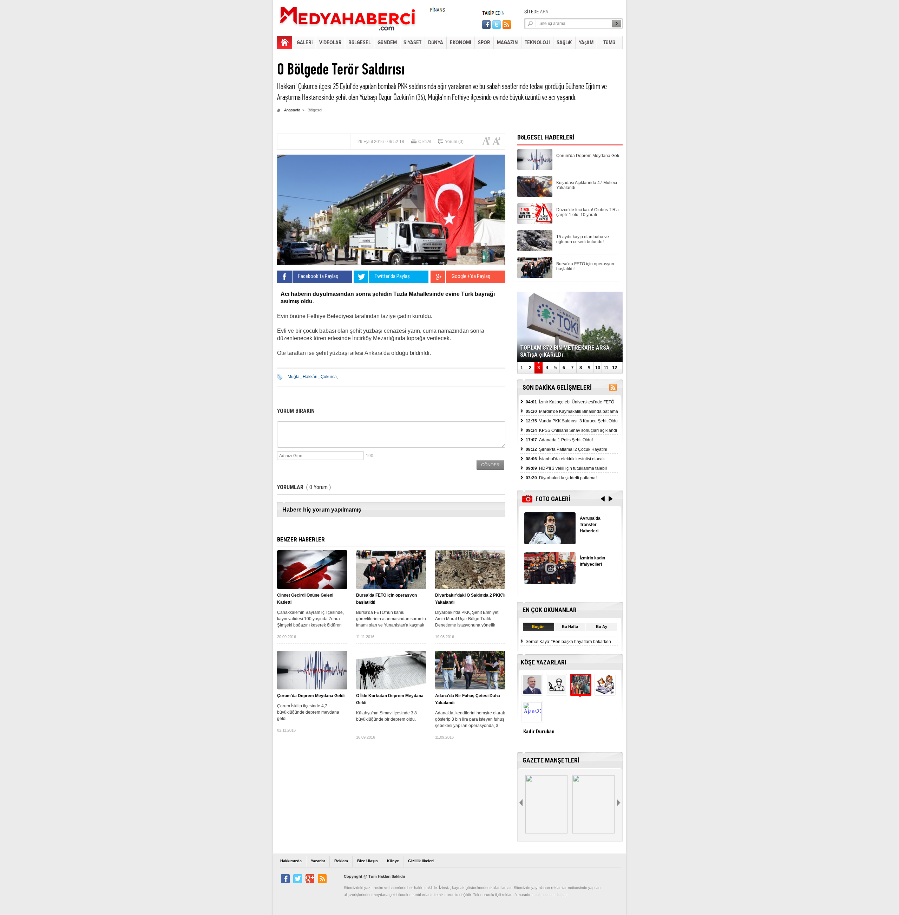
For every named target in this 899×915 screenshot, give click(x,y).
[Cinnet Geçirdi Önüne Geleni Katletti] (312, 569)
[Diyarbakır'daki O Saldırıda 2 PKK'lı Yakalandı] (470, 569)
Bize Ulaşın (367, 861)
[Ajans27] (531, 719)
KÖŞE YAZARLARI (543, 662)
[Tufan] (556, 692)
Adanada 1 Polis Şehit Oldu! (559, 439)
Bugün (538, 626)
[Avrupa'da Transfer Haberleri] (550, 542)
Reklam (341, 861)
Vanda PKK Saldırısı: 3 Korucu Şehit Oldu (572, 420)
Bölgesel (315, 110)
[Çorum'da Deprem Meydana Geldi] (312, 670)
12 (614, 367)
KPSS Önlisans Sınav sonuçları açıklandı (571, 430)
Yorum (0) (454, 141)
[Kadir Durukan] (580, 692)
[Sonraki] (619, 803)
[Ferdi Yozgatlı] (531, 692)
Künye (393, 861)
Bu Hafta (570, 626)
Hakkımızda (291, 861)
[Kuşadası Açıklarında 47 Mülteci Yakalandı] (534, 195)
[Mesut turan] (604, 692)
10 (597, 367)
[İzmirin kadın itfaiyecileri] (550, 582)
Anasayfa (292, 110)
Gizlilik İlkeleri (421, 861)
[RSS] (613, 388)
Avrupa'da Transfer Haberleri (590, 524)
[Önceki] (521, 803)
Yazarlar (318, 861)
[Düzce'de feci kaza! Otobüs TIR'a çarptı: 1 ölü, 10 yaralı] (534, 222)
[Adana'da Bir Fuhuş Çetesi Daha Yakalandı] (470, 670)
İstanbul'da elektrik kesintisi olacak (565, 458)
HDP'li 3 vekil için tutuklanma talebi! (566, 468)
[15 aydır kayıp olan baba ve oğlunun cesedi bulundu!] (534, 249)
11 (606, 367)
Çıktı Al (424, 141)
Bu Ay (601, 626)
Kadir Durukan (539, 731)
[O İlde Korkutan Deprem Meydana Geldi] (391, 670)
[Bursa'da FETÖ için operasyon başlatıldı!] (391, 569)
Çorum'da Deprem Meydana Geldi (310, 695)
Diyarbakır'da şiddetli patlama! (561, 477)
